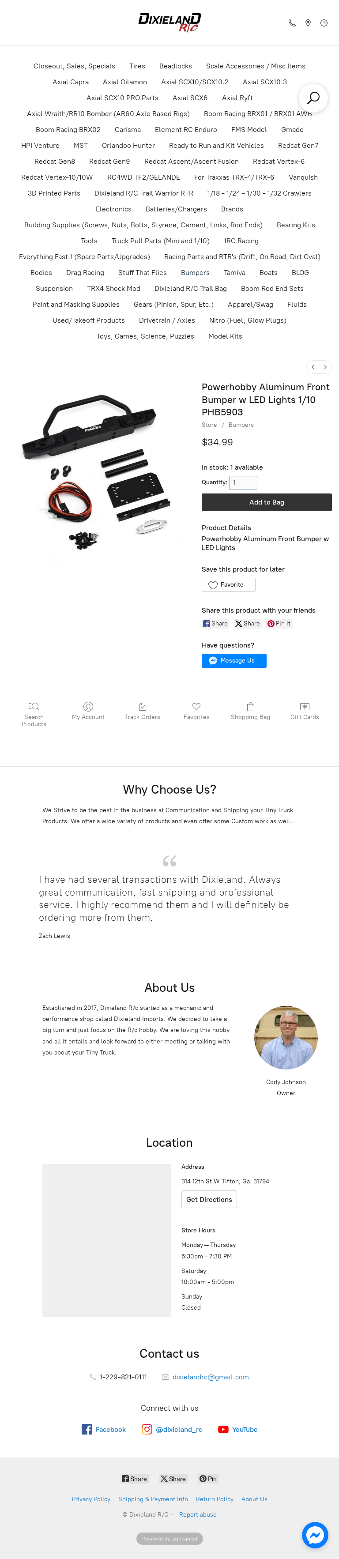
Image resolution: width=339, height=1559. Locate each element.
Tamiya (234, 272)
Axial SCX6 (190, 98)
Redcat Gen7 (298, 145)
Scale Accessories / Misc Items (255, 66)
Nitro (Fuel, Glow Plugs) (247, 320)
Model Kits (225, 336)
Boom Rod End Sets (272, 288)
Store (209, 425)
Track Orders (142, 717)
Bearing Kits (296, 225)
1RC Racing (241, 241)
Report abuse (198, 1514)
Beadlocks (175, 66)
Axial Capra (71, 82)
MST (81, 145)
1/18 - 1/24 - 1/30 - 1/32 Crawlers (259, 193)
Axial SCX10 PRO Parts (122, 98)
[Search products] (313, 98)
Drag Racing (85, 272)
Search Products (34, 720)
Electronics (114, 209)
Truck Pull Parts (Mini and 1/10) (161, 241)
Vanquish (303, 177)
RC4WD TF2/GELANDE (143, 177)
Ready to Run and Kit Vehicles (216, 145)
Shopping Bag (250, 717)
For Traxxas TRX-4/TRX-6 (234, 177)
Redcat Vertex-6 (279, 161)
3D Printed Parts (54, 193)
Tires (137, 66)
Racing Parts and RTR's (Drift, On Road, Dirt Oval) (242, 256)
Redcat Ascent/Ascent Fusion (191, 161)
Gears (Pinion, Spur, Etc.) (174, 304)
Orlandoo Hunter (128, 145)
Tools (89, 241)
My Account (88, 717)
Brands (232, 209)
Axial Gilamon (125, 82)
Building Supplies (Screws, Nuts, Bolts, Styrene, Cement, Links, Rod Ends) (143, 225)
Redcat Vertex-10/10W (57, 177)
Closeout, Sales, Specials (74, 66)
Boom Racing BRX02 (68, 129)
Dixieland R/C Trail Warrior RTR (143, 193)
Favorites (197, 717)
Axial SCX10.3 (265, 82)
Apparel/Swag (250, 304)
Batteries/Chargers (176, 209)
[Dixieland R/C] (169, 23)
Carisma (128, 129)
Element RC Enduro (186, 129)
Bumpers (195, 272)
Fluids (297, 304)
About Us (254, 1499)
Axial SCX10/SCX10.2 (195, 82)
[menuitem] (313, 367)
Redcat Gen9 (109, 161)
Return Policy (215, 1499)
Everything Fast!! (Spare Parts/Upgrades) (84, 256)
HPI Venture (40, 145)
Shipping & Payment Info (153, 1499)
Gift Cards (304, 717)
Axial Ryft (237, 98)
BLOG (300, 272)
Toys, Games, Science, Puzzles (145, 336)
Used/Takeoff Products (89, 320)
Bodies (41, 272)
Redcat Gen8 (54, 161)
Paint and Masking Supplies (76, 304)
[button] (228, 585)
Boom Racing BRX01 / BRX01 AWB (258, 113)
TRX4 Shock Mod (113, 288)
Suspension (54, 288)
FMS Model (249, 129)
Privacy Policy (91, 1499)
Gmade (292, 129)
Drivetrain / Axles (167, 320)
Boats (269, 272)
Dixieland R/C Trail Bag (190, 288)
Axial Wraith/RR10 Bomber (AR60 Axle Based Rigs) (108, 113)
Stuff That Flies (142, 272)
